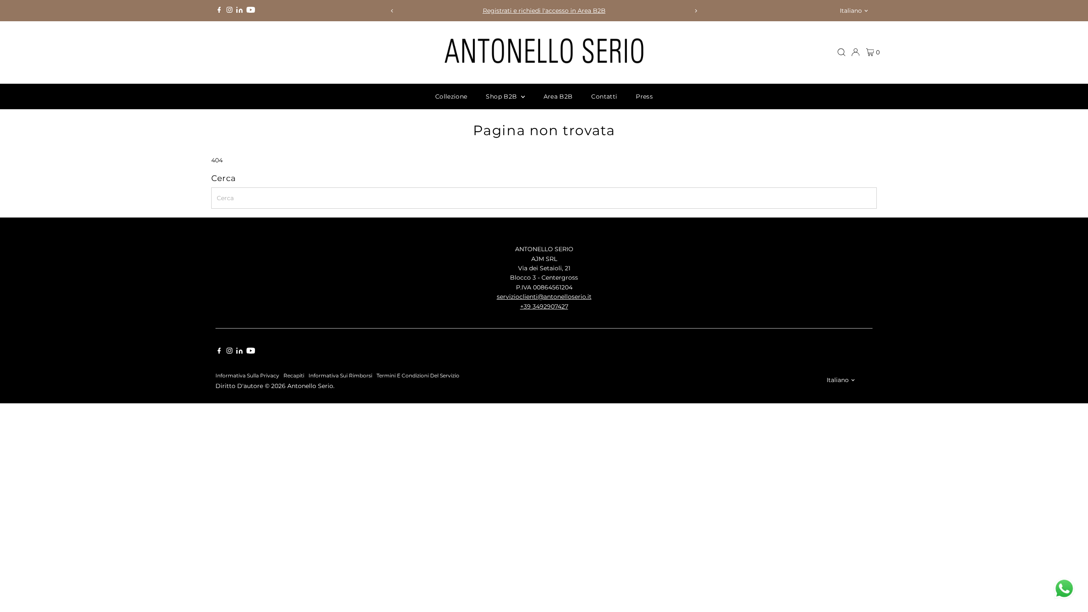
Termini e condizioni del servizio (418, 376)
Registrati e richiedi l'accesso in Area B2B (544, 10)
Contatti (604, 96)
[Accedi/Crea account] (855, 52)
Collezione (451, 96)
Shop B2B (502, 96)
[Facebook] (219, 10)
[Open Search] (841, 52)
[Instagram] (229, 10)
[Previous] (392, 10)
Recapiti (293, 376)
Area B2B (558, 96)
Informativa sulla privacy (247, 376)
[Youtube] (250, 10)
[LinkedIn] (240, 10)
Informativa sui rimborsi (340, 376)
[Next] (695, 10)
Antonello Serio (310, 386)
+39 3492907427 (544, 306)
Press (644, 96)
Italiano (851, 10)
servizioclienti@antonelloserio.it (544, 296)
